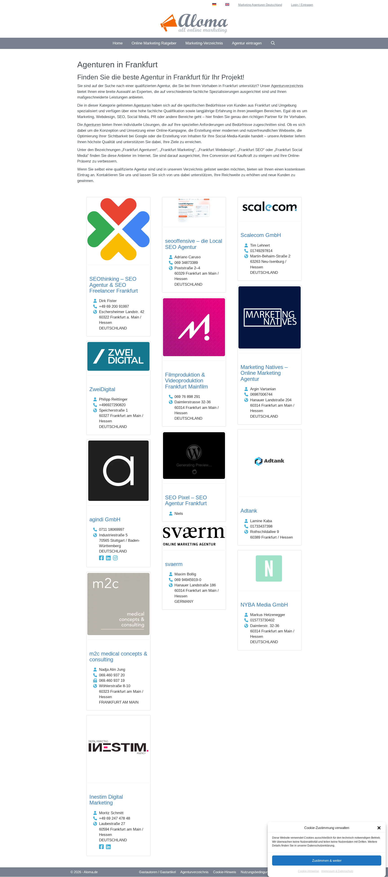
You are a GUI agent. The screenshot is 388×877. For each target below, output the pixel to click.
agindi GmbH (104, 519)
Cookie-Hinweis (224, 872)
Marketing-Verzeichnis (204, 43)
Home (118, 43)
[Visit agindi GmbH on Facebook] (101, 558)
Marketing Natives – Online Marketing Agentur (264, 373)
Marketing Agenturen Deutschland (260, 5)
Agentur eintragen (247, 43)
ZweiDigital (102, 389)
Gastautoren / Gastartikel (157, 872)
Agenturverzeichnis (287, 86)
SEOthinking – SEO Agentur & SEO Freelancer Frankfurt (113, 285)
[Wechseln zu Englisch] (227, 4)
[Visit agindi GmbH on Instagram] (115, 558)
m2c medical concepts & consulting (118, 656)
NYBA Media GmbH (264, 605)
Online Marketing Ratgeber (154, 43)
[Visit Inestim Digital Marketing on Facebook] (101, 847)
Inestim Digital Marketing (106, 800)
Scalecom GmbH (260, 235)
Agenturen (142, 105)
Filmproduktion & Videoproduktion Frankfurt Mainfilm (186, 381)
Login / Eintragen (302, 5)
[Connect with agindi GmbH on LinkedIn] (108, 558)
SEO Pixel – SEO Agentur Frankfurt (186, 500)
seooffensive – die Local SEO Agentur (193, 244)
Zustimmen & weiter (327, 860)
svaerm (174, 564)
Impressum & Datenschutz (337, 871)
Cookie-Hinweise (308, 871)
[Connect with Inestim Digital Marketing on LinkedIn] (108, 847)
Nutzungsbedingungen (257, 872)
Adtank (248, 511)
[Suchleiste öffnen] (273, 43)
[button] (379, 828)
